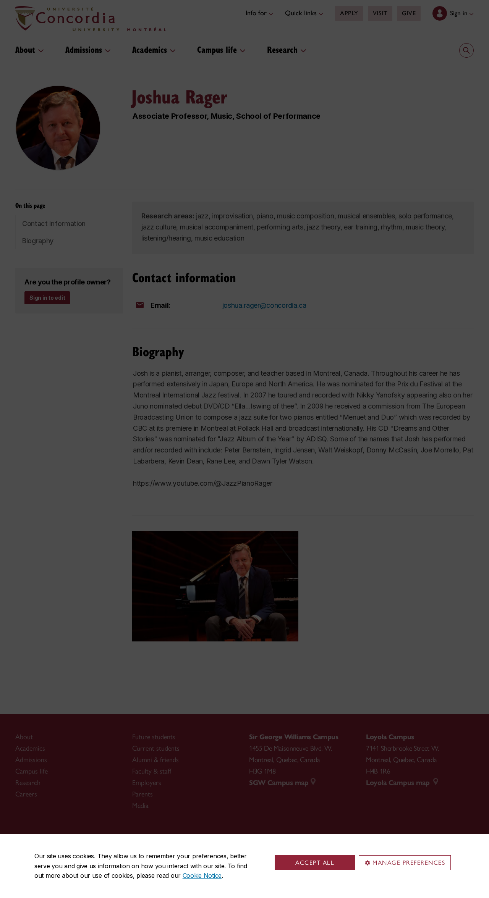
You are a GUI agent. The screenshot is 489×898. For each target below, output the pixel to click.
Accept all (314, 862)
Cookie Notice (202, 875)
